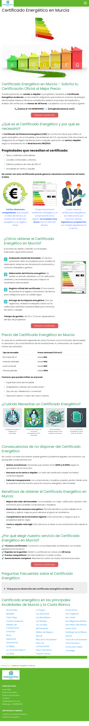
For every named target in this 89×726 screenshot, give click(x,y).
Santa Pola (70, 628)
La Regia (10, 646)
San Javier (70, 617)
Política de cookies (9, 692)
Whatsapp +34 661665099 (12, 704)
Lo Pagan (40, 610)
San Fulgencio (72, 613)
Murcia (39, 635)
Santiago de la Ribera (76, 632)
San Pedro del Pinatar (76, 624)
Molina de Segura (44, 632)
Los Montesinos (43, 617)
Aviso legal (6, 689)
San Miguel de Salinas (75, 621)
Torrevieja (70, 650)
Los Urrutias (41, 624)
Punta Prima (71, 610)
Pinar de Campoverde (42, 645)
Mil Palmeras (42, 628)
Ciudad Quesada (14, 621)
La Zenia (10, 653)
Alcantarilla (11, 610)
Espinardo (11, 639)
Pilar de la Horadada (46, 639)
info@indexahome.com (11, 701)
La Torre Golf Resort (16, 650)
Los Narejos (41, 621)
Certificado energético (11, 717)
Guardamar (12, 642)
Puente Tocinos (43, 653)
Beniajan (10, 613)
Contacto (6, 698)
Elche (8, 635)
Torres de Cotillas (73, 646)
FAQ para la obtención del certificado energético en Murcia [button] (40, 588)
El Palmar (10, 631)
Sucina (68, 635)
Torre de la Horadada (76, 639)
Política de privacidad (10, 695)
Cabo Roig (11, 617)
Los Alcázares (42, 613)
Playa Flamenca (44, 650)
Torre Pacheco (72, 643)
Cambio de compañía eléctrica (14, 714)
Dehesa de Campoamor (12, 626)
